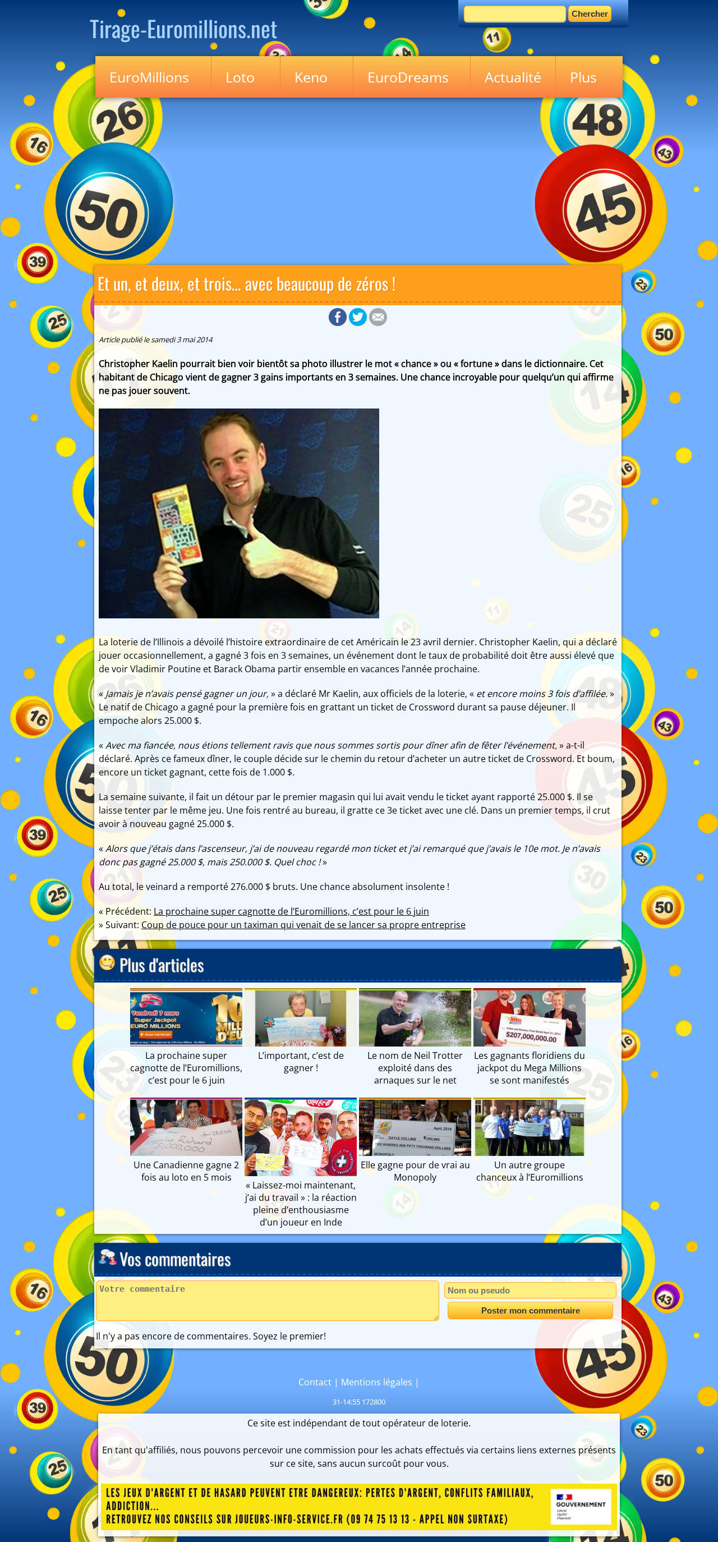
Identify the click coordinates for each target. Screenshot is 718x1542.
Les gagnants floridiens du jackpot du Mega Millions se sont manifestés (529, 1067)
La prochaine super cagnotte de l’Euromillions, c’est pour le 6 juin (291, 911)
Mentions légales (376, 1382)
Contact (315, 1382)
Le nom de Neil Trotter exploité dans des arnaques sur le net (415, 1067)
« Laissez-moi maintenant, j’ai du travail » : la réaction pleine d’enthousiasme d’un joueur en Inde (301, 1203)
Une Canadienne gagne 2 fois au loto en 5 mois (186, 1171)
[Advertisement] (359, 179)
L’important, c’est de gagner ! (301, 1061)
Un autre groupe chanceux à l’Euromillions (529, 1171)
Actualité (513, 76)
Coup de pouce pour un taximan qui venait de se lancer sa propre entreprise (303, 925)
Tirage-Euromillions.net (183, 28)
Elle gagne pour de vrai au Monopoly (415, 1171)
